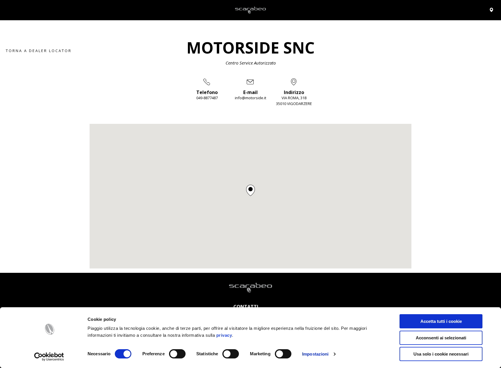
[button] (250, 190)
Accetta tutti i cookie (441, 321)
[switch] (177, 353)
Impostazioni (315, 354)
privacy (224, 335)
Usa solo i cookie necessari (441, 354)
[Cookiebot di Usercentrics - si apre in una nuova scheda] (49, 356)
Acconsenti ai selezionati (441, 337)
